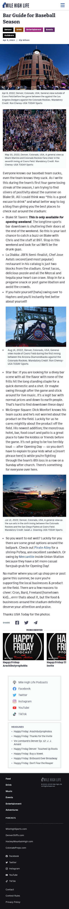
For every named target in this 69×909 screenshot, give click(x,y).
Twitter (22, 695)
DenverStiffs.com (15, 835)
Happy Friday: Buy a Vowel (28, 753)
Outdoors (9, 35)
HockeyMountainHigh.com (19, 841)
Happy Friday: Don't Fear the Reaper (33, 763)
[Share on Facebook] (17, 623)
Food (8, 778)
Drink (19, 29)
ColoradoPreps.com (16, 847)
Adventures (12, 810)
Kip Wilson (24, 40)
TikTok (22, 714)
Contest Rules (13, 895)
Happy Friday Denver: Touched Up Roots (36, 748)
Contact (10, 889)
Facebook (24, 688)
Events (49, 29)
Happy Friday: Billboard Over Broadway (35, 758)
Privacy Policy (13, 902)
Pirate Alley (42, 547)
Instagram (24, 701)
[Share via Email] (35, 623)
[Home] (15, 5)
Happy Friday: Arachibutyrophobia (15, 664)
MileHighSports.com (16, 829)
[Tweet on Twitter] (26, 623)
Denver (8, 29)
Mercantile (26, 557)
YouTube (23, 707)
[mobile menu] (62, 5)
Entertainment (33, 29)
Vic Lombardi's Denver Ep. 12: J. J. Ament (33, 742)
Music (9, 791)
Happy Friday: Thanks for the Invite (33, 736)
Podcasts (33, 682)
